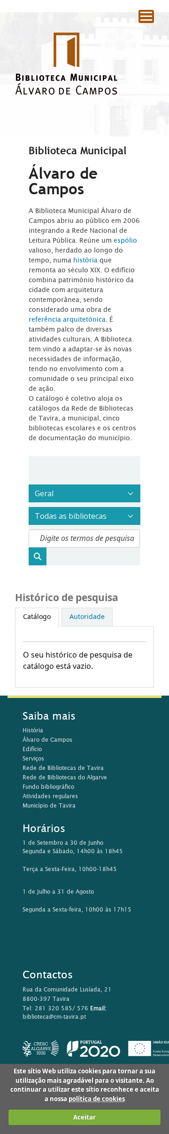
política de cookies (97, 1098)
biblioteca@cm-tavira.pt (54, 1016)
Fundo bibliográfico (48, 786)
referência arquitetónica (67, 319)
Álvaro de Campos (47, 739)
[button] (136, 33)
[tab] (37, 617)
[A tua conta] (157, 32)
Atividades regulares (50, 796)
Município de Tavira (49, 805)
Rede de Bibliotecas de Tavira (63, 767)
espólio (125, 240)
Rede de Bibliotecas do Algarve (65, 777)
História (33, 730)
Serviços (33, 758)
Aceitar (84, 1117)
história (85, 260)
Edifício (32, 749)
